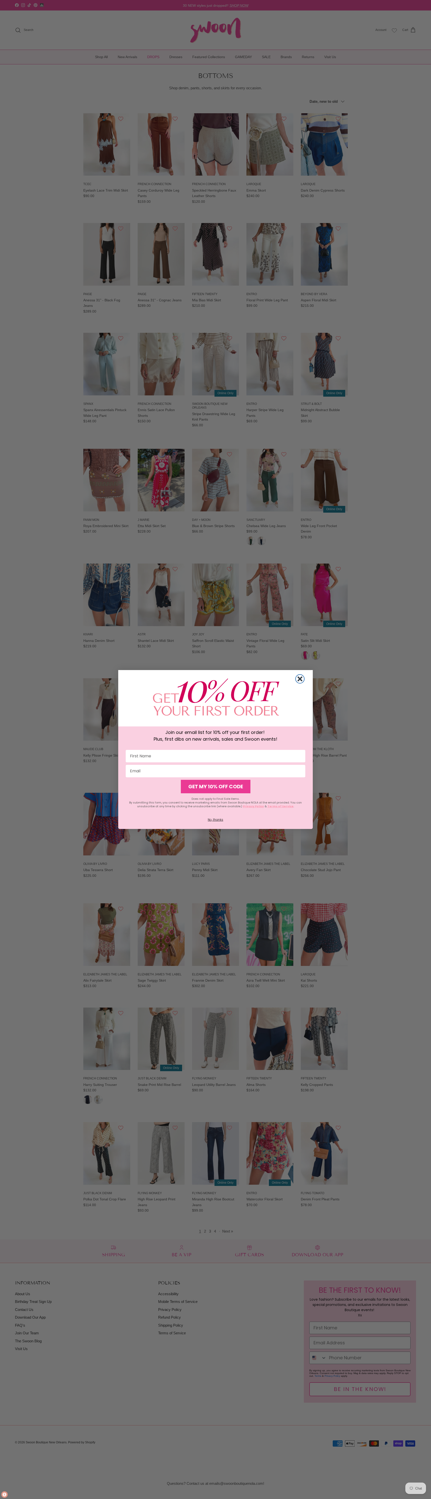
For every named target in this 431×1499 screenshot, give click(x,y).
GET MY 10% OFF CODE (215, 786)
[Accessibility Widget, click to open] (4, 1494)
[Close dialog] (300, 679)
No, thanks (215, 819)
